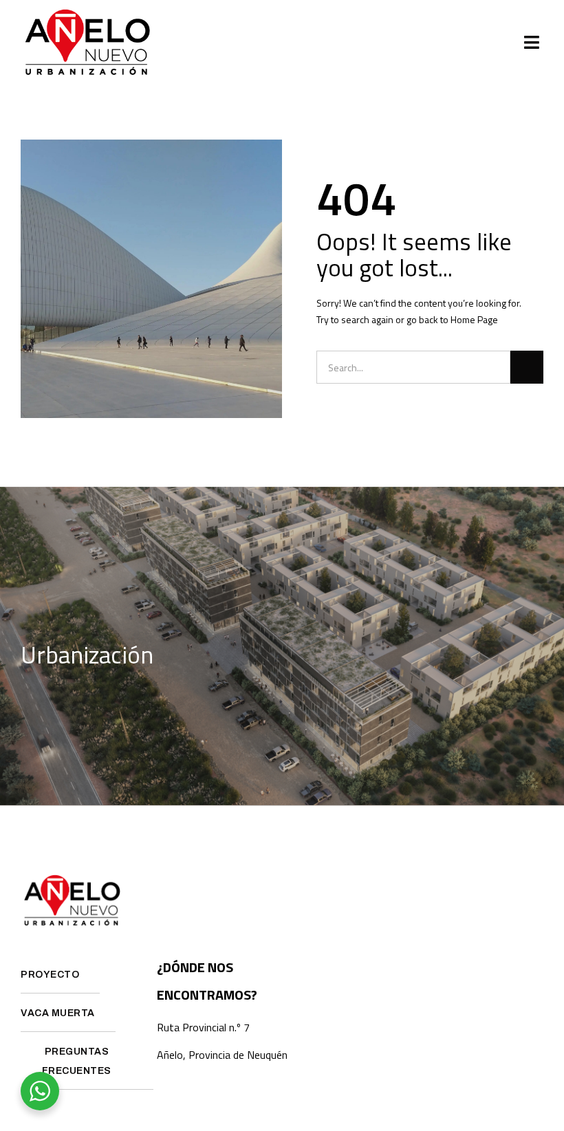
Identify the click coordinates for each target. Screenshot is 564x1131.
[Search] (526, 367)
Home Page (474, 319)
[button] (532, 43)
